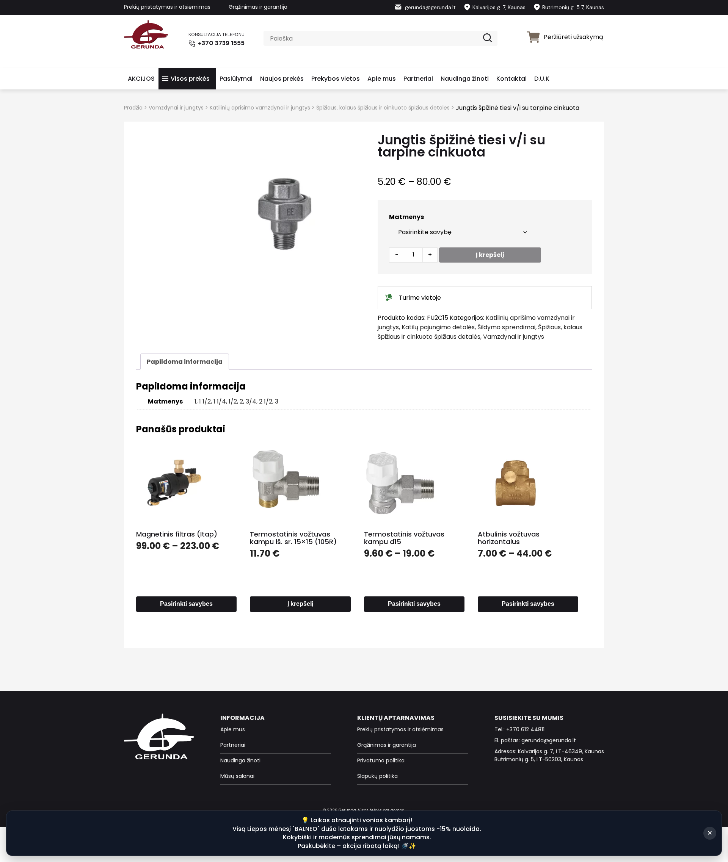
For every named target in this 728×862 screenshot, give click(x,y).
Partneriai (418, 78)
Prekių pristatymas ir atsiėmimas (167, 7)
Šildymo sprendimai (506, 327)
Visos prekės (190, 78)
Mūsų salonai (237, 776)
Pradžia (133, 107)
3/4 (251, 401)
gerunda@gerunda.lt (429, 7)
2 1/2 (265, 401)
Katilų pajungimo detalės (438, 327)
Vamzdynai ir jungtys (176, 107)
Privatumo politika (381, 760)
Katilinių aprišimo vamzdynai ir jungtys (260, 107)
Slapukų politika (377, 776)
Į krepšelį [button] (300, 604)
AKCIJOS (141, 78)
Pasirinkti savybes (186, 604)
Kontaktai (511, 78)
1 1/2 (205, 401)
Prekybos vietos (335, 78)
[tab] (184, 362)
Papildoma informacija (185, 361)
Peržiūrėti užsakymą (573, 37)
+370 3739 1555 (220, 43)
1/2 (233, 401)
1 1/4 (219, 401)
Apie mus (381, 78)
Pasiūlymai (236, 78)
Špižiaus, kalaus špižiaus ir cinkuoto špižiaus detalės (383, 107)
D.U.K (541, 78)
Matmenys (406, 217)
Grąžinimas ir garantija (258, 7)
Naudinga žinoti (465, 78)
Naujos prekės (282, 78)
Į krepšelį (490, 254)
